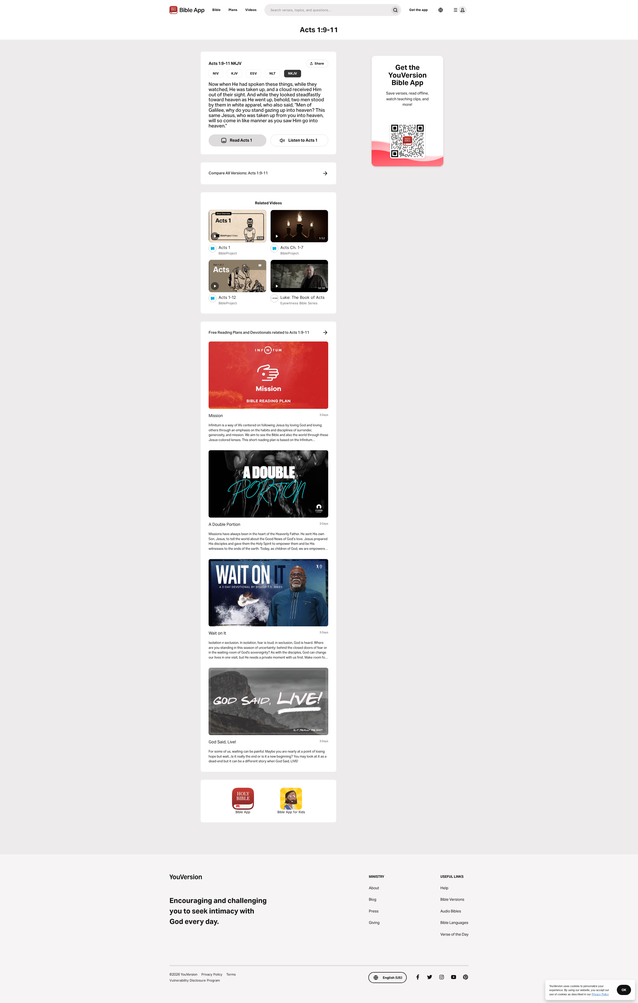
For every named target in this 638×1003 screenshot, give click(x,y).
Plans (233, 10)
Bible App (243, 812)
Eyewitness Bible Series (299, 303)
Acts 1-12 (232, 297)
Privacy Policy (211, 974)
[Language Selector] (441, 10)
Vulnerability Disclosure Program (194, 980)
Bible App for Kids (291, 812)
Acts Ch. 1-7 (297, 247)
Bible (216, 10)
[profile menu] (459, 10)
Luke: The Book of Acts (304, 297)
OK (624, 990)
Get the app (418, 10)
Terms (231, 974)
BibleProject (228, 253)
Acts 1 (229, 247)
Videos (250, 10)
